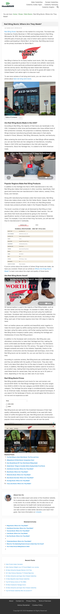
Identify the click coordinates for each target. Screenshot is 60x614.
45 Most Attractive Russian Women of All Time (19, 570)
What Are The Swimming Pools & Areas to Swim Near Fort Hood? (25, 544)
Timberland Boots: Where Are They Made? (19, 541)
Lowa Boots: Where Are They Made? (17, 533)
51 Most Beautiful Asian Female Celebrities (17, 579)
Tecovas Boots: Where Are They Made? (18, 531)
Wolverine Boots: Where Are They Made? (19, 474)
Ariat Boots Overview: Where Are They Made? (20, 469)
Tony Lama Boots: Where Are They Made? (19, 483)
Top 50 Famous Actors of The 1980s (16, 582)
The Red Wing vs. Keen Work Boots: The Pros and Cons (23, 457)
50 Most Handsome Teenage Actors (16, 584)
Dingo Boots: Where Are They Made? (17, 525)
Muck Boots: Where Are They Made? (17, 472)
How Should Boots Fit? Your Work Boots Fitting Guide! (22, 463)
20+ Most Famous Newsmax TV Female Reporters (20, 573)
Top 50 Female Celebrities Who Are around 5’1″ (19, 590)
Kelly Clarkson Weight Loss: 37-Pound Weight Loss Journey (22, 567)
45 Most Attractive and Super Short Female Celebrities (21, 576)
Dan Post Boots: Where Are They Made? (18, 536)
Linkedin (38, 512)
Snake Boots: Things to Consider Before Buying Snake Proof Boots (26, 466)
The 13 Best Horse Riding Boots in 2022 (18, 546)
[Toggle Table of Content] (19, 117)
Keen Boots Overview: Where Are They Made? (20, 477)
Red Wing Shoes (10, 31)
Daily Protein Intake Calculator (14, 564)
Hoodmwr (29, 611)
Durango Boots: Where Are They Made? (18, 480)
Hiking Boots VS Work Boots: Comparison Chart (20, 460)
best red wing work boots (22, 79)
